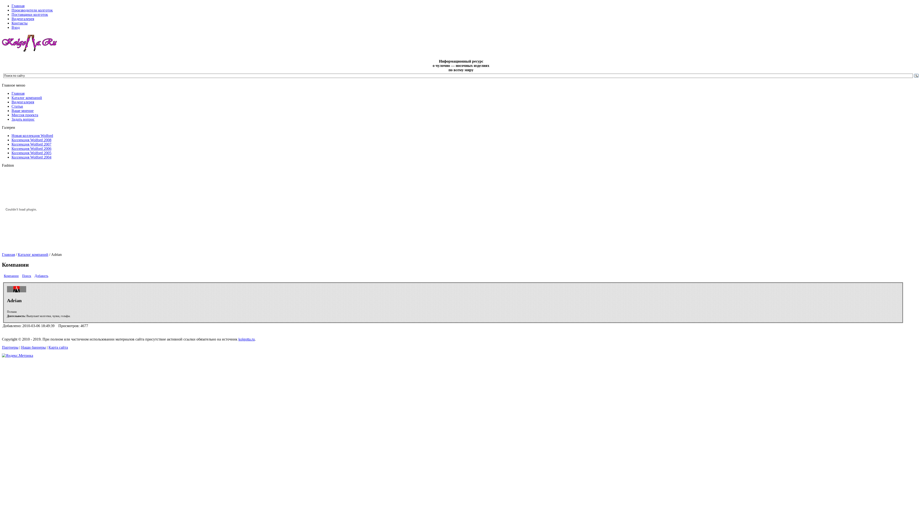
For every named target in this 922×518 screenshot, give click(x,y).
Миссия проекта (25, 115)
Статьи (17, 106)
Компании (11, 276)
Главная (18, 93)
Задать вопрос (23, 119)
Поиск (26, 276)
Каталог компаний (27, 98)
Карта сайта (58, 347)
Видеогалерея (23, 102)
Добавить (41, 276)
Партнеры (10, 347)
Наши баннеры (33, 347)
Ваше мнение (23, 111)
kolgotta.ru (246, 339)
